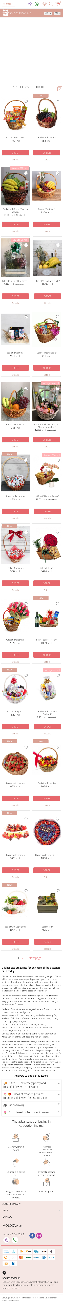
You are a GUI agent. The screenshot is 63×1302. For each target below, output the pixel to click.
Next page (36, 958)
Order (15, 152)
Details (15, 159)
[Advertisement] (31, 51)
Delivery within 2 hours (16, 1148)
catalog (7, 1216)
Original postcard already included (46, 1173)
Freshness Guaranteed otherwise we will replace (46, 1151)
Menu (9, 4)
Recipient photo (46, 1191)
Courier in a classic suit (16, 1173)
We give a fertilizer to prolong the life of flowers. (16, 1194)
